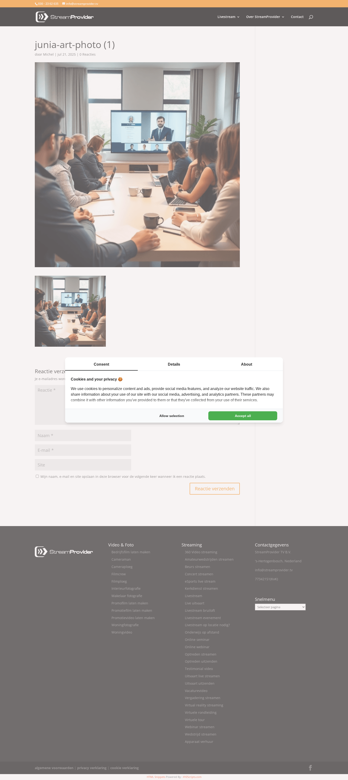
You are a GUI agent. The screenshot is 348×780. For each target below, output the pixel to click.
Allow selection (171, 416)
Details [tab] (174, 364)
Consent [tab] (101, 364)
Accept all (243, 416)
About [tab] (246, 364)
